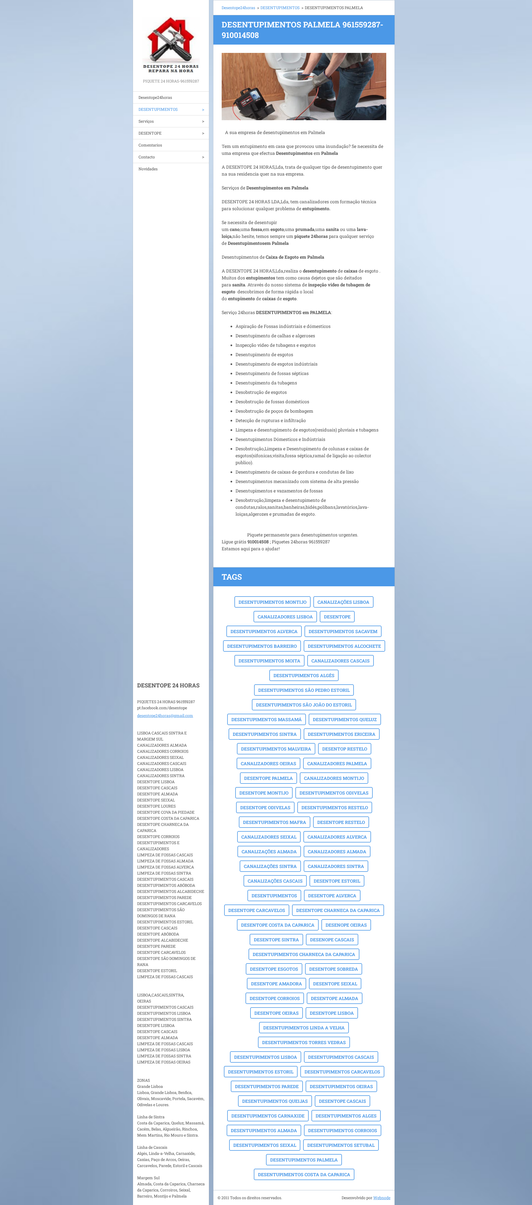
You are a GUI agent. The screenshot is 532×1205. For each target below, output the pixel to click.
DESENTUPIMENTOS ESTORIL (260, 1072)
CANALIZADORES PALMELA (337, 763)
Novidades (148, 168)
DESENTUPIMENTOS (158, 109)
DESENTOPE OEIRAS (276, 1013)
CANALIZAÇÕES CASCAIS (275, 881)
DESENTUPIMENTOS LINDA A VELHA (304, 1028)
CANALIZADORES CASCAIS (340, 661)
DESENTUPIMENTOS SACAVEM (343, 631)
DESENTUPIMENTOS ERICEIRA (341, 734)
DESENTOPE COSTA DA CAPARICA (277, 925)
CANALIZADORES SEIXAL (268, 837)
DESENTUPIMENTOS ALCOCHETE (344, 646)
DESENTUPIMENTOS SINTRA (265, 734)
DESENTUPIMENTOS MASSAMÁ (266, 719)
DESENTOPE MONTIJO (263, 793)
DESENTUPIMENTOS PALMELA (304, 1160)
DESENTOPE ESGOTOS (274, 969)
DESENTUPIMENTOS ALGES (346, 1116)
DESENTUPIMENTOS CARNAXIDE (268, 1116)
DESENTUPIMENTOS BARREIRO (262, 646)
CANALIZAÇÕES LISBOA (343, 602)
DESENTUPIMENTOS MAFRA (274, 822)
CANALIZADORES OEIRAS (268, 763)
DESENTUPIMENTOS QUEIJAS (275, 1101)
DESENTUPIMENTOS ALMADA (264, 1130)
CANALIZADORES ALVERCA (337, 837)
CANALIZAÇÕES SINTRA (270, 866)
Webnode (381, 1197)
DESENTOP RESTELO (344, 749)
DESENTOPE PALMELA (268, 778)
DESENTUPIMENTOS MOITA (269, 661)
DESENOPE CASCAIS (332, 939)
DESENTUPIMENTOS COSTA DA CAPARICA (304, 1174)
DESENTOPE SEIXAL (335, 983)
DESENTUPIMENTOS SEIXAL (264, 1145)
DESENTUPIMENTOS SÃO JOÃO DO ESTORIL (304, 705)
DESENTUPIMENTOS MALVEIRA (276, 749)
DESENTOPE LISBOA (332, 1013)
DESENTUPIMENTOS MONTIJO (272, 602)
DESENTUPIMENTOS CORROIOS (342, 1130)
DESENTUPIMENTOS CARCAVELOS (342, 1072)
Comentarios (150, 145)
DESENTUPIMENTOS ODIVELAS (334, 793)
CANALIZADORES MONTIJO (334, 778)
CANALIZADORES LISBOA (285, 617)
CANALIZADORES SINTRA (336, 866)
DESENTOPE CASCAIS (342, 1101)
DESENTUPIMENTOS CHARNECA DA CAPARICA (304, 954)
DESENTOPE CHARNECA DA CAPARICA (338, 910)
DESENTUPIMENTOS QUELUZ (345, 719)
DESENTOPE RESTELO (341, 822)
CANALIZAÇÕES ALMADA (269, 851)
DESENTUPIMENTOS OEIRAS (341, 1086)
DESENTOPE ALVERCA (332, 895)
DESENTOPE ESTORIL (337, 881)
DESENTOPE (150, 133)
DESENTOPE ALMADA (334, 998)
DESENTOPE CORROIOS (275, 998)
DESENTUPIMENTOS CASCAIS (341, 1057)
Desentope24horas (155, 97)
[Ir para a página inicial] (171, 39)
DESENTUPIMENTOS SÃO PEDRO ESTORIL (304, 690)
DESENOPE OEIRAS (346, 925)
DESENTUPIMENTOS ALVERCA (264, 631)
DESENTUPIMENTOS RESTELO (334, 807)
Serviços (146, 121)
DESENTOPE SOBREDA (333, 969)
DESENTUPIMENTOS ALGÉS (303, 675)
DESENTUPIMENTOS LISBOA (265, 1057)
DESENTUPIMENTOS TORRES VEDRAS (304, 1042)
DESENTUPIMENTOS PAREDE (267, 1086)
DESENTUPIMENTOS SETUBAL (341, 1145)
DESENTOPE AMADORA (276, 983)
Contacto (147, 157)
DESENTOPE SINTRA (276, 939)
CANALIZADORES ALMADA (337, 851)
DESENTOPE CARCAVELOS (256, 910)
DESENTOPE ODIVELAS (265, 807)
